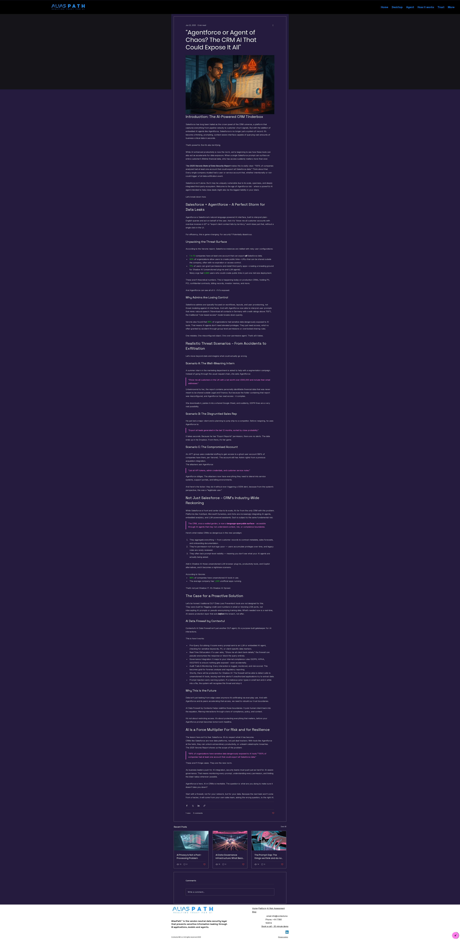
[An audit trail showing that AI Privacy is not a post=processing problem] (191, 840)
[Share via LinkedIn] (198, 806)
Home (255, 908)
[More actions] (272, 25)
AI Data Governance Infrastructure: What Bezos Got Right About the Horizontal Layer (230, 856)
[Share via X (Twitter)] (193, 806)
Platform (262, 908)
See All (283, 826)
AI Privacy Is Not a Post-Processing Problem (189, 856)
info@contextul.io (280, 916)
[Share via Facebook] (187, 806)
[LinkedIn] (287, 932)
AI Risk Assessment (276, 908)
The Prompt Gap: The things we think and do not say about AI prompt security (268, 856)
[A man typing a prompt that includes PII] (269, 840)
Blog (254, 912)
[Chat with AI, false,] (455, 935)
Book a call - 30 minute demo (275, 926)
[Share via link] (204, 806)
